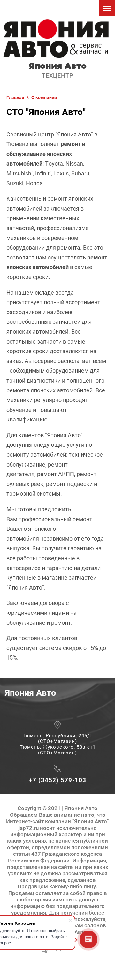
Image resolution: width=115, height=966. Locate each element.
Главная (15, 97)
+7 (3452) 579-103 (57, 780)
